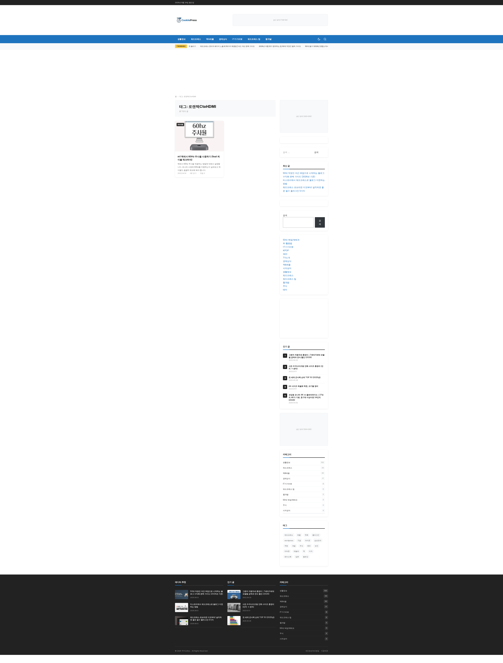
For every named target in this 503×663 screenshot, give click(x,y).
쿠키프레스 (186, 651)
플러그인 (315, 535)
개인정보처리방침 (312, 651)
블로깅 (305, 557)
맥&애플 (210, 39)
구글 (299, 540)
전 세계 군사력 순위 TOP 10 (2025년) (305, 377)
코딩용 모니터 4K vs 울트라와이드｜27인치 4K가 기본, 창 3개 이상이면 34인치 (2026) (306, 397)
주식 (285, 286)
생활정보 (182, 39)
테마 (285, 289)
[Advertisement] (251, 69)
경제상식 (223, 39)
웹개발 (269, 39)
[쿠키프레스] (187, 20)
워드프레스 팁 (254, 39)
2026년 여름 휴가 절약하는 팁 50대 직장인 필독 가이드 (275, 46)
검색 (285, 215)
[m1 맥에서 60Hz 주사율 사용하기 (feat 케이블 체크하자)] (199, 136)
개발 (294, 546)
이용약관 (324, 651)
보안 (316, 546)
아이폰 (307, 540)
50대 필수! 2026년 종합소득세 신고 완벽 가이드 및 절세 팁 (322, 46)
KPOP (286, 250)
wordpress (289, 540)
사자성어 (287, 268)
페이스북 (288, 557)
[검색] (325, 39)
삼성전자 (317, 540)
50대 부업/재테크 (291, 239)
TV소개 (286, 257)
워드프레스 (196, 39)
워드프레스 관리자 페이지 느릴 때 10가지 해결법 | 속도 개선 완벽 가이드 (222, 46)
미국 (310, 551)
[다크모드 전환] (319, 39)
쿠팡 (286, 546)
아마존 (287, 551)
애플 (299, 535)
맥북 (306, 535)
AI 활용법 (287, 243)
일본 (297, 557)
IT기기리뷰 (237, 39)
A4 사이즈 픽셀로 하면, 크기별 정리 (303, 386)
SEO (285, 254)
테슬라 (296, 551)
